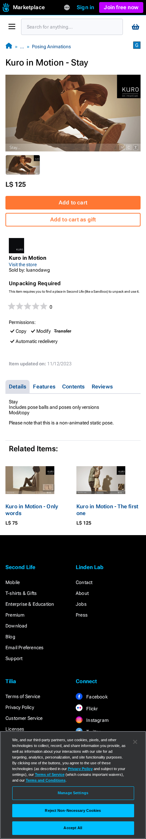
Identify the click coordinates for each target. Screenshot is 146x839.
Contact (84, 582)
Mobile (12, 582)
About (82, 593)
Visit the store (23, 264)
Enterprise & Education (29, 604)
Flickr (91, 708)
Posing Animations (51, 46)
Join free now (121, 7)
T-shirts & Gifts (21, 593)
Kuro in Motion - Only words (31, 509)
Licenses (14, 729)
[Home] (8, 46)
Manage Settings (73, 793)
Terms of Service (22, 696)
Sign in (85, 7)
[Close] (135, 741)
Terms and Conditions (46, 780)
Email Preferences (24, 647)
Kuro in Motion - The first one (107, 509)
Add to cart (73, 202)
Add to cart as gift (73, 219)
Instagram (97, 720)
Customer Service (23, 718)
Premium (14, 615)
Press (82, 615)
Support (13, 658)
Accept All (72, 828)
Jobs (81, 604)
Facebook (96, 696)
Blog (10, 636)
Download (16, 625)
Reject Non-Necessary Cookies (73, 810)
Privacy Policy (19, 707)
